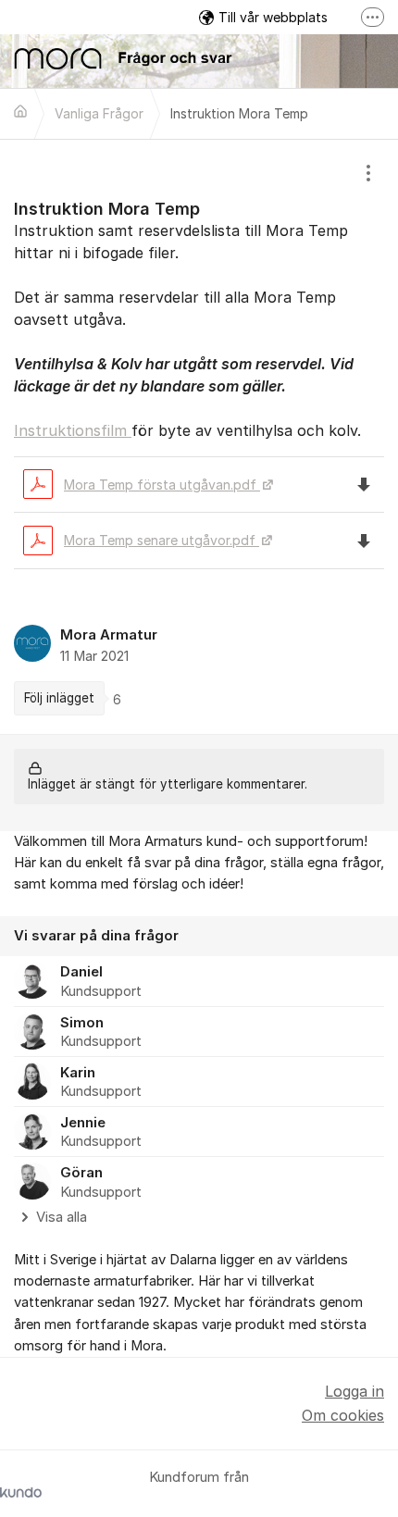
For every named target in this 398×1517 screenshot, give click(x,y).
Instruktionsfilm (72, 430)
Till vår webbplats (273, 17)
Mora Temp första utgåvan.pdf (162, 484)
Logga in (354, 1391)
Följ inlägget (59, 697)
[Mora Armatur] (20, 111)
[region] (199, 437)
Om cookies (343, 1415)
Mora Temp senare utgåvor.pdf (161, 540)
